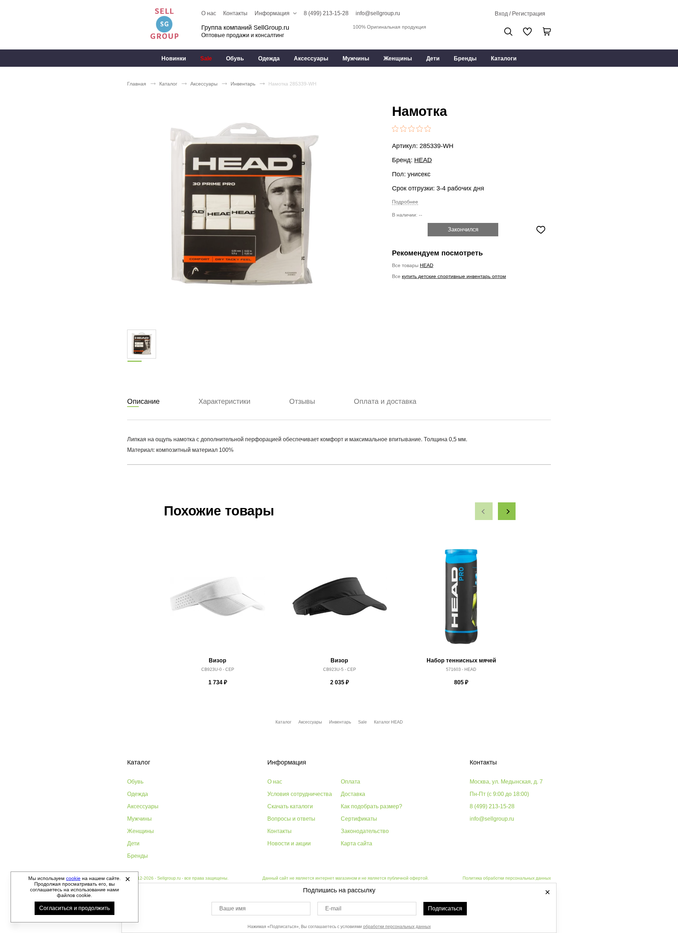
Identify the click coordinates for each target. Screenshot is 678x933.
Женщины (397, 58)
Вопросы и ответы (291, 819)
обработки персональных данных (397, 926)
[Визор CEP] (217, 600)
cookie (73, 878)
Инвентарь (243, 84)
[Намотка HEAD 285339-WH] (242, 208)
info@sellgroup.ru (378, 13)
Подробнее (405, 202)
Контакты (235, 13)
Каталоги (504, 58)
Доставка (353, 794)
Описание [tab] (143, 401)
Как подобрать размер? (371, 806)
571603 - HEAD (461, 669)
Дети (433, 58)
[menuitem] (173, 58)
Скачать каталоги (290, 806)
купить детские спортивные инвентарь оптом (454, 276)
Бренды (465, 58)
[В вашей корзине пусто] (546, 31)
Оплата (350, 782)
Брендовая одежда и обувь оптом (164, 24)
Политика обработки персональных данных (507, 878)
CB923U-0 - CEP (217, 669)
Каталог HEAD (388, 722)
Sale (206, 58)
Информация (286, 762)
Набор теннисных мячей (461, 660)
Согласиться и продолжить (74, 908)
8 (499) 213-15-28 (326, 13)
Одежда (269, 58)
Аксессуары (311, 58)
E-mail (333, 908)
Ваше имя (232, 908)
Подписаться (445, 908)
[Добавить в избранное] (540, 229)
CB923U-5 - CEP (339, 669)
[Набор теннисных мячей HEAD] (461, 600)
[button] (484, 511)
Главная (136, 84)
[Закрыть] (127, 878)
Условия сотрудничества (299, 794)
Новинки (173, 58)
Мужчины (356, 58)
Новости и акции (289, 843)
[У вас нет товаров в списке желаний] (527, 31)
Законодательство (365, 831)
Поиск (508, 32)
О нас (208, 13)
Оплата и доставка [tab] (385, 401)
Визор (217, 660)
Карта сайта (356, 843)
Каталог (168, 84)
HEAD (423, 160)
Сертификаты (359, 819)
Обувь (235, 58)
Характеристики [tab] (224, 401)
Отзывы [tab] (302, 401)
